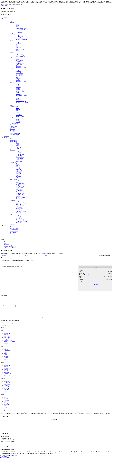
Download (95, 284)
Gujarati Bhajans (8, 373)
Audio (5, 397)
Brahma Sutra (7, 382)
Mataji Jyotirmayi (8, 336)
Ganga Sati (6, 371)
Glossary (6, 403)
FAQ (5, 401)
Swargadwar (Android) (9, 341)
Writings (6, 357)
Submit (2, 327)
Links (5, 405)
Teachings (6, 356)
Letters (5, 352)
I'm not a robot (5, 325)
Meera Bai (6, 369)
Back (2, 296)
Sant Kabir (6, 372)
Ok (1, 456)
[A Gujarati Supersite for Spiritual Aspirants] (4, 5)
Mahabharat (7, 384)
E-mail (8, 305)
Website (6, 343)
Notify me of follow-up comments (10, 320)
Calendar (6, 398)
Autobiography (7, 350)
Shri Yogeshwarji (8, 333)
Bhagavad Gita (7, 381)
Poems (5, 353)
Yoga (5, 391)
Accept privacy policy (7, 323)
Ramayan (6, 385)
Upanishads (6, 388)
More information (4, 457)
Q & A (5, 355)
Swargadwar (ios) (8, 340)
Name (4, 303)
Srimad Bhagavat (8, 387)
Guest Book (7, 404)
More (5, 359)
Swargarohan (7, 339)
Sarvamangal (7, 337)
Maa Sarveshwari (8, 334)
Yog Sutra (6, 389)
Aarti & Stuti (7, 375)
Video (5, 407)
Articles (6, 349)
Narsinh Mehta (7, 368)
